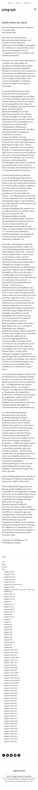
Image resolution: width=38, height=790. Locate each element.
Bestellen (4, 567)
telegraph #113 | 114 (9, 617)
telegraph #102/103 (9, 642)
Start (3, 562)
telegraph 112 (7, 619)
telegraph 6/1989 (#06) (10, 728)
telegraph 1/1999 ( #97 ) (11, 655)
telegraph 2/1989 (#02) (10, 739)
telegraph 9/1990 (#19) (10, 695)
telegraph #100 (8, 647)
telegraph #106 (8, 634)
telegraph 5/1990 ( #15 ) (11, 706)
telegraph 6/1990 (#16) (10, 703)
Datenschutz (27, 776)
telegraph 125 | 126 (9, 599)
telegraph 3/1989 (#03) (10, 736)
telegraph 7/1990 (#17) (10, 701)
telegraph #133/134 (9, 582)
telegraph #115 (8, 614)
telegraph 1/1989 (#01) (10, 741)
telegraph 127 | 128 (9, 596)
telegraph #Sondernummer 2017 (13, 584)
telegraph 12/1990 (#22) (11, 688)
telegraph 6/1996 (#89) (10, 675)
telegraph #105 (8, 637)
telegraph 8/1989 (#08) (11, 723)
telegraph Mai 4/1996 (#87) (12, 680)
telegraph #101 (8, 645)
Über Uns (11, 3)
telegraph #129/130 (9, 594)
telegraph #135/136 (9, 579)
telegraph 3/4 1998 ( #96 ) (11, 657)
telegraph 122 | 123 (9, 604)
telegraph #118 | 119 (9, 609)
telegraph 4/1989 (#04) (10, 734)
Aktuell (4, 564)
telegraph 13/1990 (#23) (11, 685)
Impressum (26, 3)
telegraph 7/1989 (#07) (10, 726)
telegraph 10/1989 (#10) (10, 718)
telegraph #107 (8, 632)
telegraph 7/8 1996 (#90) (11, 673)
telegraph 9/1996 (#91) (10, 670)
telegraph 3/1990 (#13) (10, 711)
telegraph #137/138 (9, 577)
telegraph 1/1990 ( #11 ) (10, 716)
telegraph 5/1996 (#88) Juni (12, 678)
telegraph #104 (8, 640)
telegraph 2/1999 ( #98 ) (11, 652)
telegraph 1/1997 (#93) (10, 665)
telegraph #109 (8, 627)
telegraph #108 (8, 629)
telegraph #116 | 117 (9, 612)
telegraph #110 (8, 624)
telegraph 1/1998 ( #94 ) (11, 662)
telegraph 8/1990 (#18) (10, 698)
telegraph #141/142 (9, 572)
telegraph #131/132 (9, 587)
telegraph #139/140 (9, 574)
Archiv (3, 569)
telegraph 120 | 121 (9, 607)
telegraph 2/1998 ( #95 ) (11, 660)
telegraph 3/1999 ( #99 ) (11, 650)
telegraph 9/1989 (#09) (10, 721)
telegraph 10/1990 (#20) (11, 693)
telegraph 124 (8, 601)
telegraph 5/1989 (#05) (10, 731)
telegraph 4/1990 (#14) (10, 708)
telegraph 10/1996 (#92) (11, 667)
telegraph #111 (8, 622)
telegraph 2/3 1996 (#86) (11, 683)
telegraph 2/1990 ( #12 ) (11, 713)
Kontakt (18, 3)
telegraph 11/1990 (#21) (10, 690)
